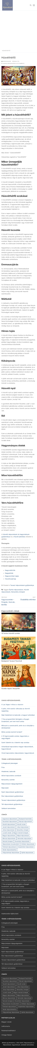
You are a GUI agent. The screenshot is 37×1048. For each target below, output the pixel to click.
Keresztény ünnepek (18, 592)
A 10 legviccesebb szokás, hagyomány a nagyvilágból (15, 737)
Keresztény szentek (8, 780)
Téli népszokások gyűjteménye (11, 804)
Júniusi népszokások (8, 830)
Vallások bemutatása (8, 808)
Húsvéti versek (21, 824)
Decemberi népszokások (9, 821)
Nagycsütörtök (10, 570)
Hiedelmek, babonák (8, 771)
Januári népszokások (8, 827)
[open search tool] (30, 5)
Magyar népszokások (8, 835)
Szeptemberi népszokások (26, 847)
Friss (3, 767)
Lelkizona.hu (5, 1026)
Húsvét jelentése (19, 537)
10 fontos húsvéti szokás (10, 633)
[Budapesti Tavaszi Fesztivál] (18, 648)
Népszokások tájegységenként (11, 784)
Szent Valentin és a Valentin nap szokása (15, 742)
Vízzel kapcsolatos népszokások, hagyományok (17, 753)
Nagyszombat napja (12, 576)
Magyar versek (6, 1022)
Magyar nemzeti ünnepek (20, 833)
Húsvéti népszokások (8, 824)
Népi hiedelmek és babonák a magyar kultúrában (18, 715)
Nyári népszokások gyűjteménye (12, 792)
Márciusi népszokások (8, 838)
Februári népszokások (25, 821)
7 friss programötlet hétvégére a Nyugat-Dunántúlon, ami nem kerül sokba (15, 720)
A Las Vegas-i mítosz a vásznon (12, 704)
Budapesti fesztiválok (25, 818)
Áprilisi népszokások (16, 590)
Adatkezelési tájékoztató (9, 914)
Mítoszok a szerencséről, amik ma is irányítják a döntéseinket (17, 727)
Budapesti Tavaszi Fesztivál (11, 661)
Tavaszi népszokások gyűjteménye (13, 63)
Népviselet (5, 788)
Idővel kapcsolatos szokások (11, 775)
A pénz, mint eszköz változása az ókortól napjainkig (15, 710)
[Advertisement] (18, 29)
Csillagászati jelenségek (9, 763)
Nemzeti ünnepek (7, 841)
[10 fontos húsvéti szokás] (18, 622)
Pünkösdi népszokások (9, 847)
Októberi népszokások (27, 844)
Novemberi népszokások (22, 841)
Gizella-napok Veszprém (10, 688)
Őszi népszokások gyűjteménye (12, 796)
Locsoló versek (6, 833)
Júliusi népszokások (23, 827)
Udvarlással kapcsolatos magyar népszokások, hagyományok (17, 748)
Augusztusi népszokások (9, 818)
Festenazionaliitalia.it (8, 1030)
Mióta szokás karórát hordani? (11, 732)
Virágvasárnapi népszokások (10, 852)
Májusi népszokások (23, 835)
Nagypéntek (9, 573)
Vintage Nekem (6, 1035)
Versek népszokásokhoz (9, 849)
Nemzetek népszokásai (24, 838)
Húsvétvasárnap (10, 579)
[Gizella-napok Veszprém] (18, 675)
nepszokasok (7, 61)
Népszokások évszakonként (10, 844)
